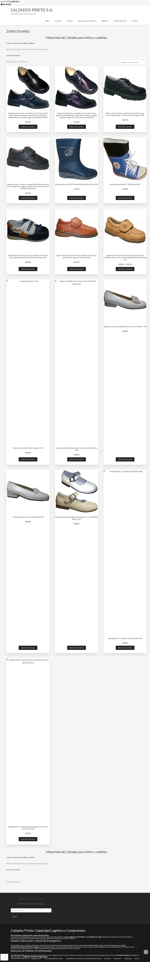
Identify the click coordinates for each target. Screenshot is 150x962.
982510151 (15, 1)
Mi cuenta (108, 958)
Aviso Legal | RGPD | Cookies (53, 958)
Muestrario (117, 958)
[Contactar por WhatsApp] (146, 952)
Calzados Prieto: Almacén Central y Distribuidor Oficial (83, 958)
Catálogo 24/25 (36, 958)
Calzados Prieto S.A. (32, 10)
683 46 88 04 (6, 4)
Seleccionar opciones (28, 127)
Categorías (128, 958)
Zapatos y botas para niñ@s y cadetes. (20, 43)
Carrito (137, 958)
